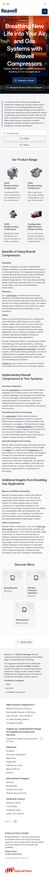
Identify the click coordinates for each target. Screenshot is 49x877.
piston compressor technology (23, 349)
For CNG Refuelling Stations (17, 719)
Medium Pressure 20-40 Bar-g (18, 708)
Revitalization (11, 786)
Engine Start (11, 762)
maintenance (33, 450)
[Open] (45, 11)
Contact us (6, 363)
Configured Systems (14, 723)
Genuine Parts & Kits (14, 789)
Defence (10, 773)
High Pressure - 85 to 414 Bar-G (19, 716)
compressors (11, 295)
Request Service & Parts (16, 793)
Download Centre (13, 810)
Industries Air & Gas (14, 765)
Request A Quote (13, 803)
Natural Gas (11, 758)
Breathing (10, 751)
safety (8, 450)
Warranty (10, 782)
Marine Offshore (13, 769)
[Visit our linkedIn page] (15, 821)
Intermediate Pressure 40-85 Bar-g (20, 712)
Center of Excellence (15, 814)
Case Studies (11, 806)
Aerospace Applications (16, 754)
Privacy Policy (11, 851)
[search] (45, 4)
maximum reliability (24, 427)
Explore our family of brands (17, 833)
